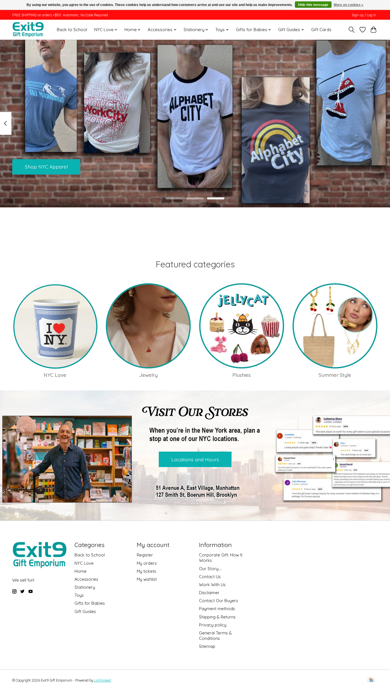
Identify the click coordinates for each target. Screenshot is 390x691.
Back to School (72, 29)
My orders (147, 563)
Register (145, 555)
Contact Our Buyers (218, 600)
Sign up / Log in (364, 15)
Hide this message (313, 5)
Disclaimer (209, 592)
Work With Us (212, 584)
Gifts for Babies (90, 603)
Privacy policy (212, 625)
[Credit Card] (371, 680)
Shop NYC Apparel (46, 166)
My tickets (146, 571)
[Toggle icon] (351, 30)
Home (81, 571)
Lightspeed (102, 680)
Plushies (241, 375)
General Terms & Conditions (215, 635)
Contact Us (210, 576)
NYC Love (55, 375)
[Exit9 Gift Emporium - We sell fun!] (28, 29)
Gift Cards (321, 29)
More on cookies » (348, 5)
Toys (79, 595)
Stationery (85, 587)
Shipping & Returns (217, 617)
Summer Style (335, 375)
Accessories (86, 579)
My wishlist (147, 579)
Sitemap (207, 646)
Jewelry (148, 375)
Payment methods (217, 608)
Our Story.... (210, 568)
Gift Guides (85, 611)
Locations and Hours (195, 459)
